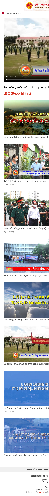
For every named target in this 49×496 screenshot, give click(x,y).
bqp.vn (41, 492)
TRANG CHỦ (31, 469)
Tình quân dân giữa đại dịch (26, 275)
